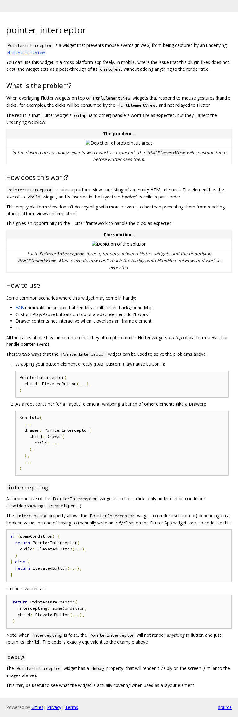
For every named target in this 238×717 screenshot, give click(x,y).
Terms (71, 707)
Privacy (54, 707)
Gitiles (37, 707)
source (225, 707)
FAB (19, 307)
